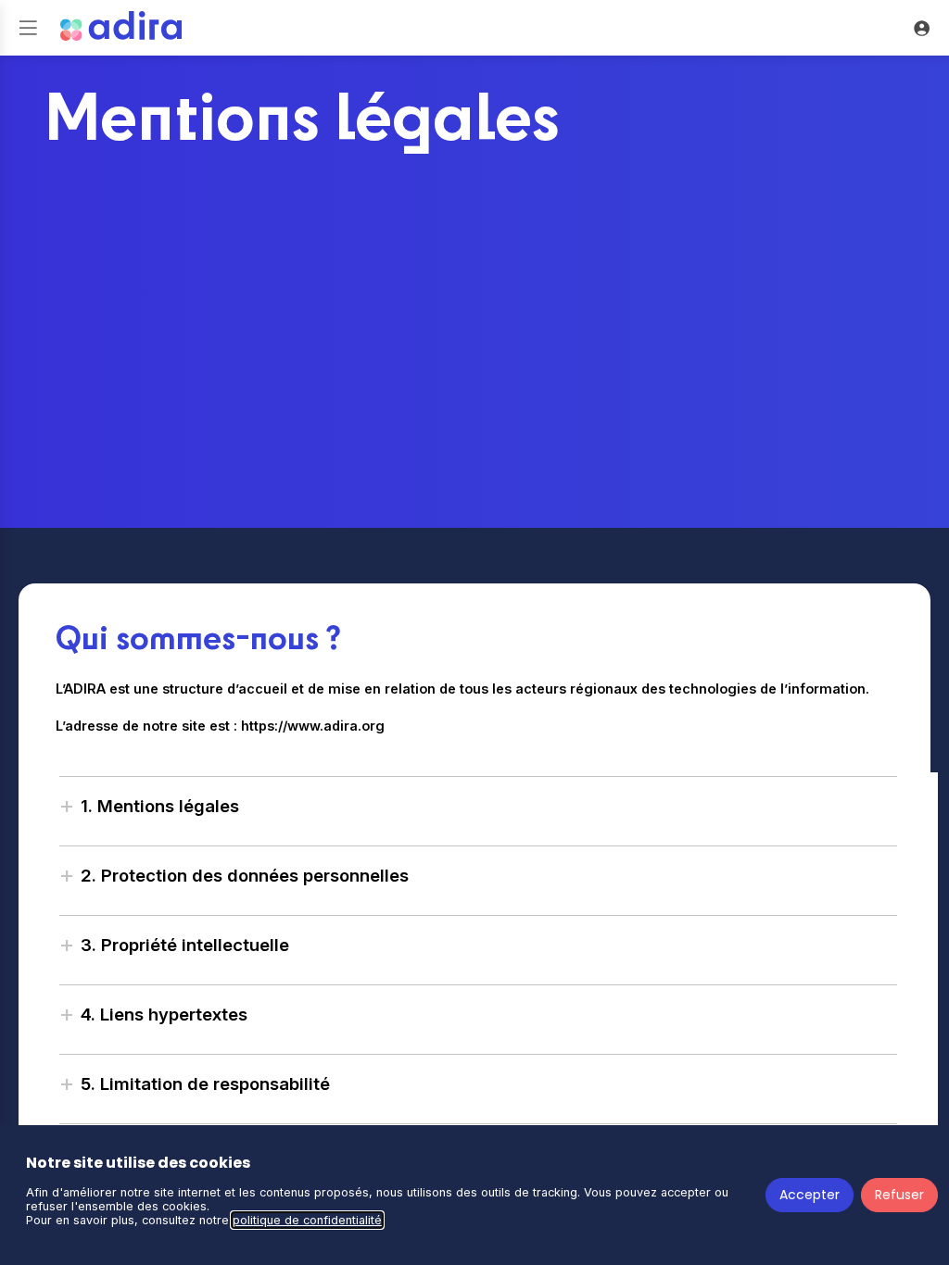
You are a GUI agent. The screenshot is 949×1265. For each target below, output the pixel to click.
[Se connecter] (921, 28)
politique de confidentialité (307, 1220)
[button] (28, 28)
